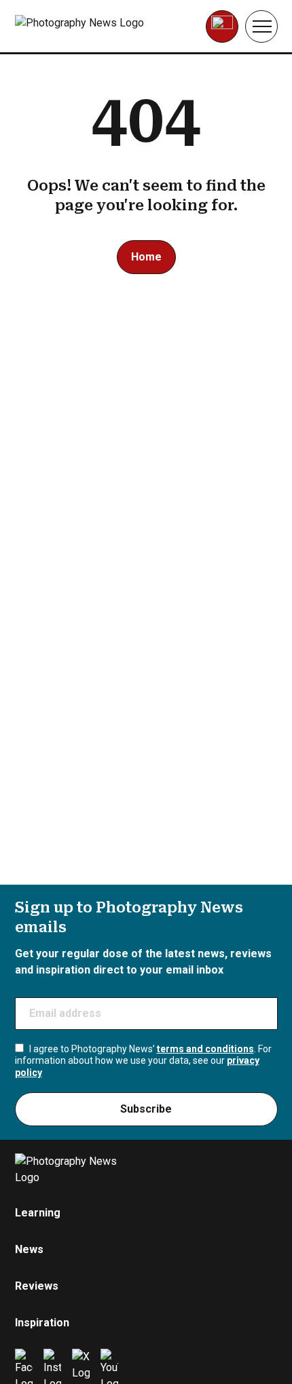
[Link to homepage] (101, 26)
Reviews (36, 1286)
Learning (37, 1212)
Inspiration (42, 1322)
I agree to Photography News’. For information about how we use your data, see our (143, 1060)
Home (146, 256)
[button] (261, 26)
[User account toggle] (222, 26)
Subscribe (146, 1108)
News (29, 1249)
